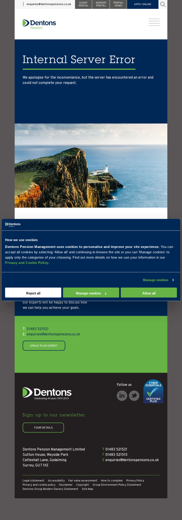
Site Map (87, 489)
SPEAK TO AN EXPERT (44, 346)
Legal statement (33, 481)
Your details (43, 428)
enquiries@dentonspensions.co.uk (49, 4)
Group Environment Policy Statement (117, 485)
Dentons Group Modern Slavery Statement (50, 489)
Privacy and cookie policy (39, 485)
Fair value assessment (82, 481)
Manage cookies (155, 280)
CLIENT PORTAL (83, 4)
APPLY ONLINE (142, 4)
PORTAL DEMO (118, 4)
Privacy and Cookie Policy (26, 263)
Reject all (33, 293)
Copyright (82, 485)
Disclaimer (66, 485)
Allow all (149, 293)
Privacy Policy (135, 481)
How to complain (112, 481)
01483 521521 (35, 329)
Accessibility (56, 481)
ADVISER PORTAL (101, 4)
